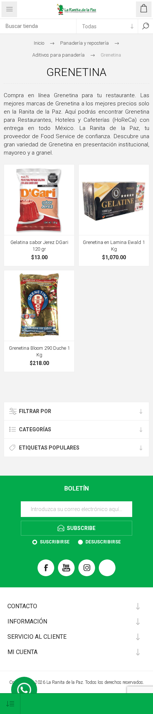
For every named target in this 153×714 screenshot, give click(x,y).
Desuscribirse (103, 542)
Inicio (39, 43)
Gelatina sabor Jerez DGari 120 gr (39, 245)
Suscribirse (54, 542)
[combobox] (38, 26)
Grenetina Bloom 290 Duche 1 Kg (39, 351)
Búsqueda (145, 26)
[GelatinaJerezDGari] (39, 200)
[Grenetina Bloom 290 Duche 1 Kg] (39, 305)
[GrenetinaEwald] (114, 200)
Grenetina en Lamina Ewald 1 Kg (114, 245)
